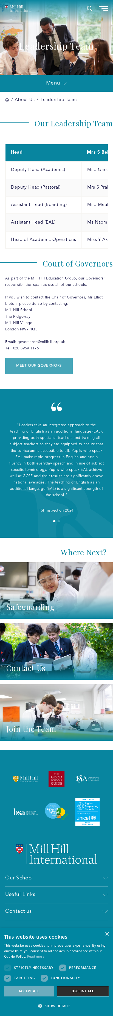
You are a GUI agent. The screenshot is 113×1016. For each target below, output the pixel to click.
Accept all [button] (29, 991)
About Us (25, 100)
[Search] (89, 8)
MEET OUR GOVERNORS (39, 365)
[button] (56, 1006)
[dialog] (56, 972)
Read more (36, 956)
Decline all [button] (83, 991)
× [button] (107, 934)
